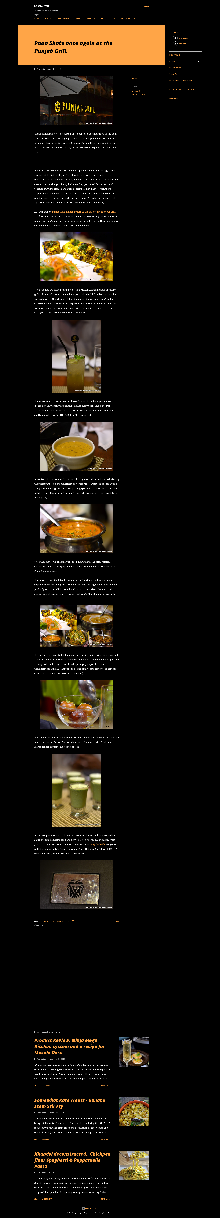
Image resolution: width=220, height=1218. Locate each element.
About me (91, 18)
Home (36, 18)
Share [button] (134, 78)
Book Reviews (63, 18)
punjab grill (136, 91)
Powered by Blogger (93, 1208)
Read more (105, 1085)
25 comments (47, 1199)
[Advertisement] (73, 1002)
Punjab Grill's (98, 844)
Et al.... (104, 18)
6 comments (47, 1139)
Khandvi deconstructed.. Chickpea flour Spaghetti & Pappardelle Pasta (72, 1160)
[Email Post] (73, 921)
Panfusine (41, 6)
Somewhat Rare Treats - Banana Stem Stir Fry (69, 1103)
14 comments (47, 1085)
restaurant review (138, 94)
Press (78, 18)
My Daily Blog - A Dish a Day (125, 18)
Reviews (48, 18)
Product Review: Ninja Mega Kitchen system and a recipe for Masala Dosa (69, 1046)
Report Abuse (175, 68)
